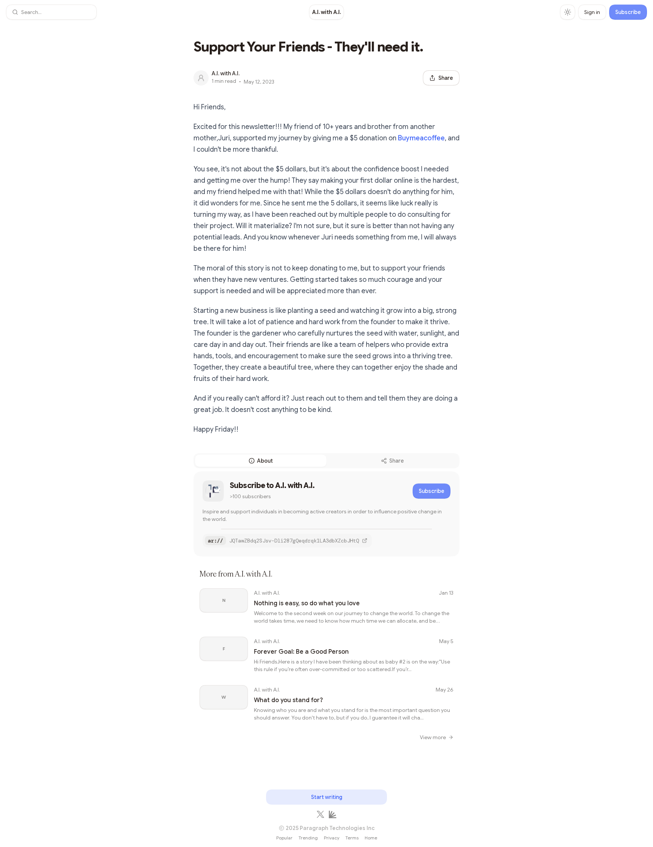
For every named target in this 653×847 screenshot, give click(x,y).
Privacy (331, 838)
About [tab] (265, 460)
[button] (51, 12)
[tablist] (326, 460)
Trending (308, 838)
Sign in (592, 12)
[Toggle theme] (567, 12)
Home (371, 838)
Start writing (326, 797)
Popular (284, 838)
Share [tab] (396, 460)
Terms (352, 838)
